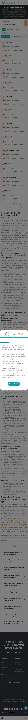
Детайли (14, 340)
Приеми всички (14, 384)
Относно (23, 340)
